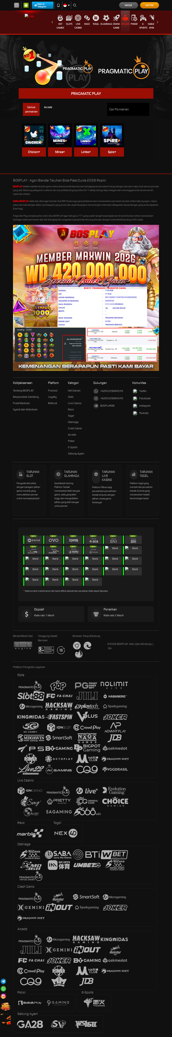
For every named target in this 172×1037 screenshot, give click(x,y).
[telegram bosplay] (3, 981)
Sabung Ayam (152, 25)
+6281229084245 (111, 391)
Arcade (125, 23)
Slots (69, 23)
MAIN (36, 129)
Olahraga (106, 23)
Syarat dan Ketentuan (25, 409)
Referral (52, 403)
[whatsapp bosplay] (3, 988)
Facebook (145, 398)
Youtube (144, 413)
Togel (96, 23)
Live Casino (78, 25)
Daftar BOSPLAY (21, 201)
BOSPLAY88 (107, 405)
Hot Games (60, 25)
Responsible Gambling (26, 397)
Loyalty (52, 397)
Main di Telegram (41, 5)
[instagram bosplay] (3, 996)
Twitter (143, 391)
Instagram (145, 405)
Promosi (52, 390)
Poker (134, 23)
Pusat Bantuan (21, 403)
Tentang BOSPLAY (23, 390)
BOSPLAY (17, 186)
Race (87, 23)
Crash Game (116, 25)
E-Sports (143, 25)
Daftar (149, 5)
